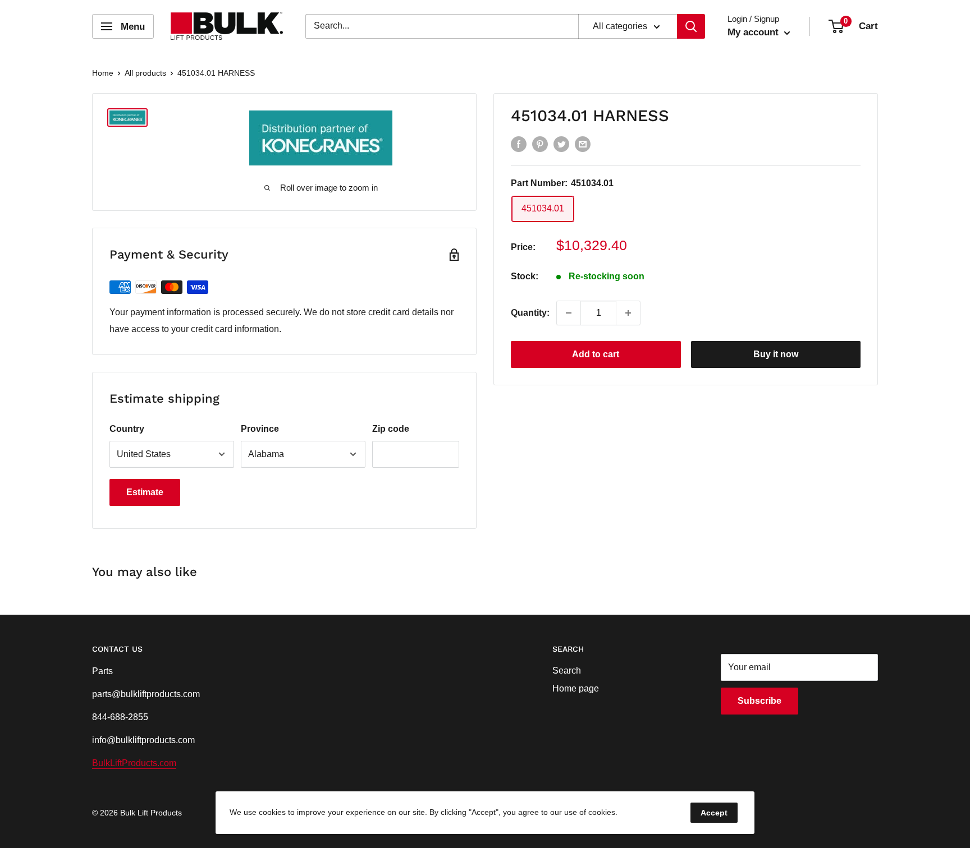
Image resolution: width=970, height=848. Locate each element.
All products (145, 72)
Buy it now (775, 354)
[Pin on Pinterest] (540, 143)
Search (566, 670)
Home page (575, 688)
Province (260, 429)
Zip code (390, 429)
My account (754, 32)
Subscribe (759, 701)
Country (126, 429)
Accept (714, 812)
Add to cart (595, 354)
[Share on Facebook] (519, 143)
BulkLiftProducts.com (134, 763)
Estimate (144, 492)
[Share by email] (583, 143)
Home (102, 72)
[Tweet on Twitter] (561, 143)
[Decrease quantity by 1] (568, 313)
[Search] (691, 26)
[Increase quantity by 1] (628, 313)
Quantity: (530, 312)
